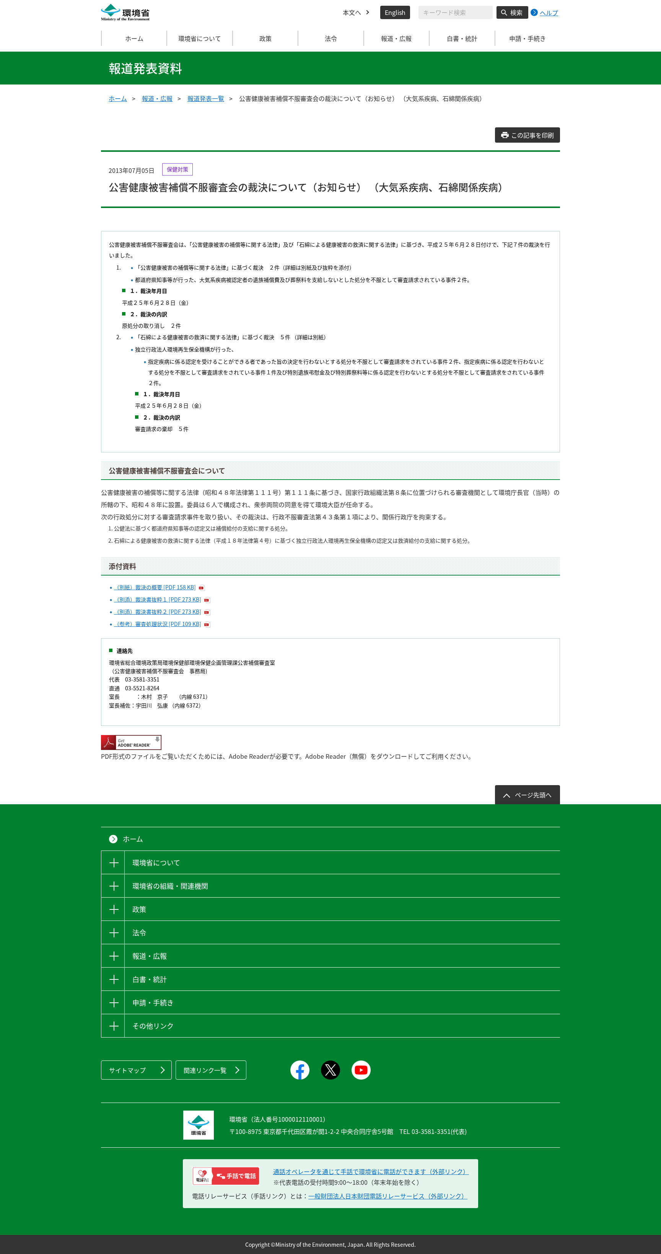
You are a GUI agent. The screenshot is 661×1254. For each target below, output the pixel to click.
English (395, 12)
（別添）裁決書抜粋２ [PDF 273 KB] (157, 611)
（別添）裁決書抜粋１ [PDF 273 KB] (157, 599)
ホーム (134, 38)
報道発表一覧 (205, 98)
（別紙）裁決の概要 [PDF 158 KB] (155, 587)
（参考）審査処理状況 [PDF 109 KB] (157, 624)
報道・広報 (157, 98)
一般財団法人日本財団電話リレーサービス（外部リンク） (387, 1195)
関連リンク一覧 (205, 1070)
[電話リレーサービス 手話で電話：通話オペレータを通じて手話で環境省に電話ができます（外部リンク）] (226, 1176)
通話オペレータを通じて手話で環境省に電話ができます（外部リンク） (371, 1171)
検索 (516, 12)
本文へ (352, 12)
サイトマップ (127, 1070)
